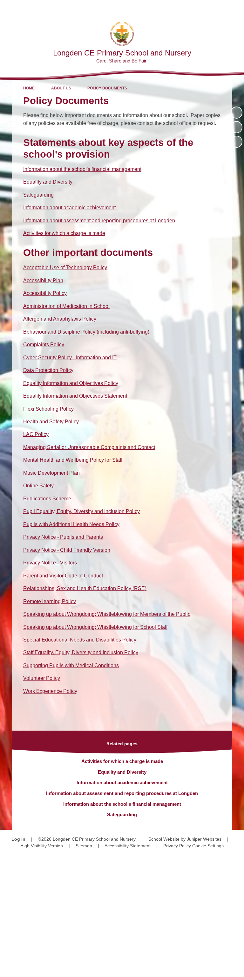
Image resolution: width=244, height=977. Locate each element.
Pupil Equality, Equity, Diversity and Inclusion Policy (81, 511)
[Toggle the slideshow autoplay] (236, 112)
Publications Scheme (47, 498)
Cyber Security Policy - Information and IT (70, 357)
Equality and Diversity (47, 182)
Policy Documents (107, 88)
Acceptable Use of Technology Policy (65, 267)
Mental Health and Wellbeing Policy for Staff (73, 460)
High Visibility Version (41, 845)
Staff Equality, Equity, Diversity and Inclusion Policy (80, 652)
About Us (61, 88)
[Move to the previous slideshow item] (236, 127)
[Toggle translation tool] (202, 8)
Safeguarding (38, 195)
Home (29, 88)
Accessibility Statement (128, 845)
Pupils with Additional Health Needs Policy (71, 524)
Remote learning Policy (49, 601)
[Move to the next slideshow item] (236, 141)
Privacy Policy (177, 845)
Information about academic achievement (69, 207)
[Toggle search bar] (219, 8)
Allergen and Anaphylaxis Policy (59, 319)
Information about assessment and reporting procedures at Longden (99, 220)
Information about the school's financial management (82, 169)
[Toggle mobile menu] (236, 8)
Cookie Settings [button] (208, 845)
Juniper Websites (204, 839)
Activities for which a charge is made (64, 233)
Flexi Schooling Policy (48, 409)
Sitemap (84, 845)
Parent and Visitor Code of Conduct (63, 575)
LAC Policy (36, 434)
